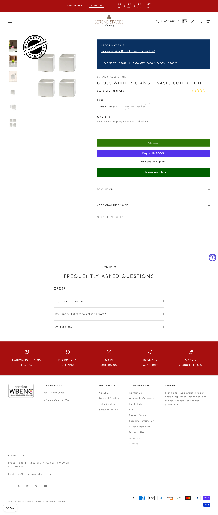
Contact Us (135, 392)
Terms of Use (136, 432)
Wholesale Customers (142, 398)
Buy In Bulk (135, 404)
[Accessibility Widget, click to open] (212, 257)
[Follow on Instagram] (27, 486)
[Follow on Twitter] (18, 486)
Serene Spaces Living (111, 77)
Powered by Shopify (55, 501)
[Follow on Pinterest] (36, 486)
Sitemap (134, 443)
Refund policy (107, 404)
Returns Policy (137, 415)
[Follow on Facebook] (10, 486)
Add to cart (153, 143)
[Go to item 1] (13, 45)
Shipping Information (141, 421)
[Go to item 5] (13, 107)
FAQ (131, 409)
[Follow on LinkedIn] (54, 486)
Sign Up (170, 385)
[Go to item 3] (13, 76)
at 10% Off (96, 5)
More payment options (153, 161)
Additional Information (114, 205)
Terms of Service (109, 398)
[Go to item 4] (13, 91)
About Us (104, 392)
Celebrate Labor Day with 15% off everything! (128, 51)
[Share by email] (121, 217)
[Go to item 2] (13, 61)
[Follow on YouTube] (45, 486)
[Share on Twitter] (112, 217)
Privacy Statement (139, 426)
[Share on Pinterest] (117, 217)
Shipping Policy (108, 409)
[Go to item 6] (13, 122)
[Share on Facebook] (107, 217)
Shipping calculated (123, 121)
